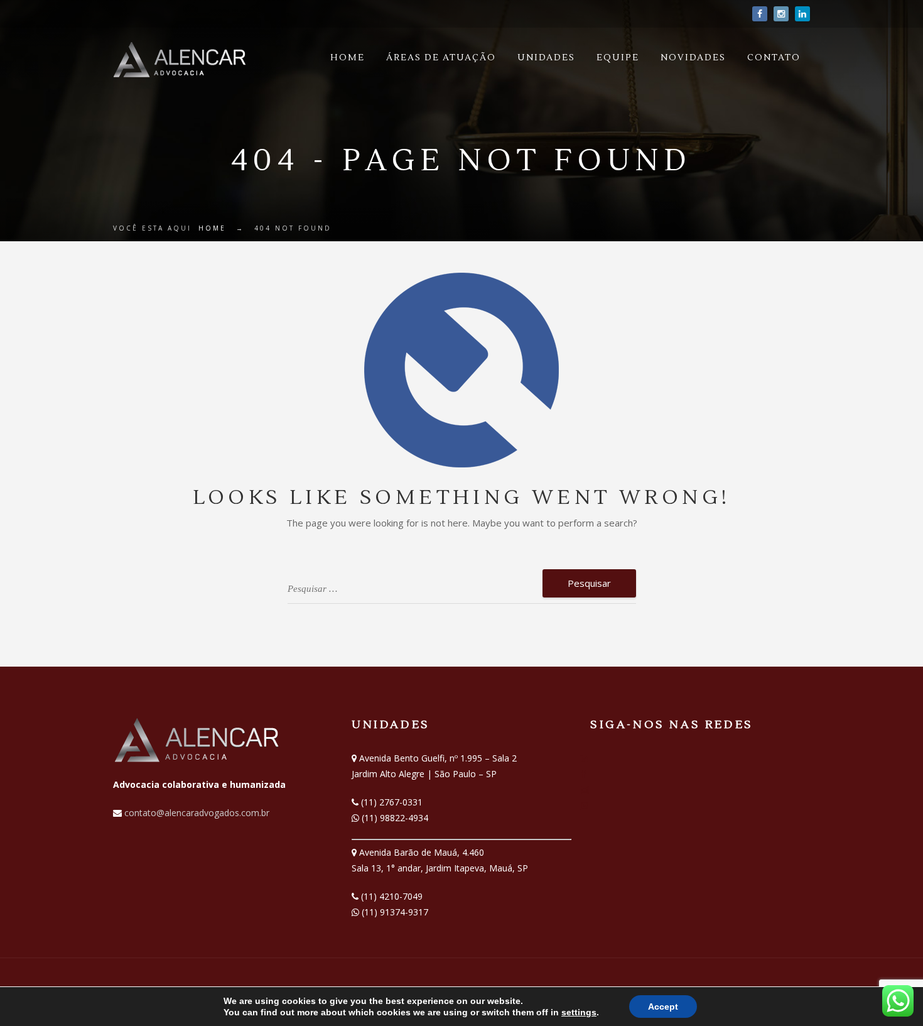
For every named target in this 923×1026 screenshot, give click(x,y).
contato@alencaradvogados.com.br (195, 813)
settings (578, 1012)
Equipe (617, 57)
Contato (774, 57)
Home (347, 57)
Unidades (546, 57)
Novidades (693, 57)
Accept (663, 1006)
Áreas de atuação (441, 57)
